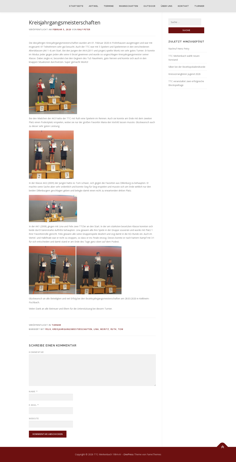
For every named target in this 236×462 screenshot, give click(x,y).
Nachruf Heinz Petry (178, 48)
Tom (120, 329)
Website (34, 418)
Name (33, 391)
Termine (109, 6)
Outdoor (149, 6)
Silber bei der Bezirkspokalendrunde (186, 66)
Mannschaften (128, 6)
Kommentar (36, 352)
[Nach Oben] (222, 447)
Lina (96, 329)
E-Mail (34, 405)
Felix (48, 329)
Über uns (166, 6)
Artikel (93, 6)
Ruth (114, 329)
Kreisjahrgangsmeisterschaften (72, 329)
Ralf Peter (84, 29)
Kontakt (183, 6)
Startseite (76, 6)
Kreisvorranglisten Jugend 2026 (184, 74)
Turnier (199, 6)
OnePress (128, 454)
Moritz (104, 329)
